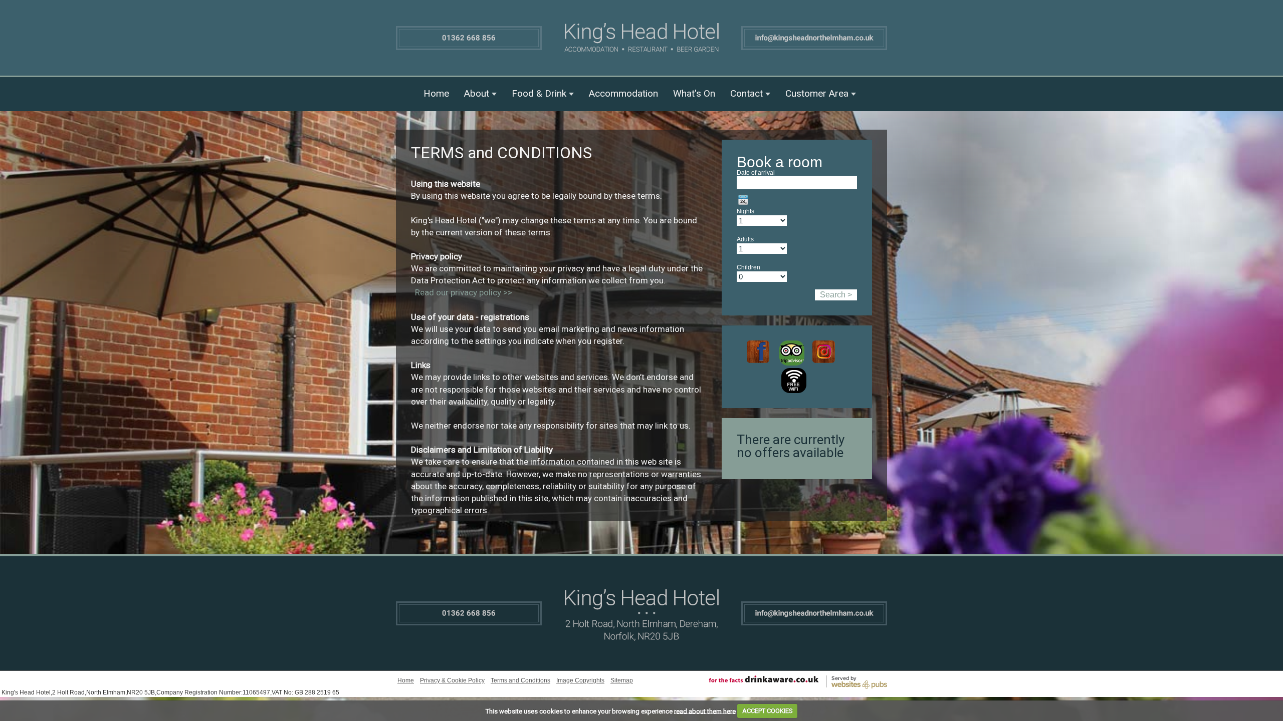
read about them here (705, 710)
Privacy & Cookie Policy (452, 680)
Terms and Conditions (520, 680)
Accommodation (623, 93)
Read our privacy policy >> (463, 292)
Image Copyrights (580, 680)
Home (436, 93)
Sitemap (621, 680)
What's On (694, 93)
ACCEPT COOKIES (767, 710)
